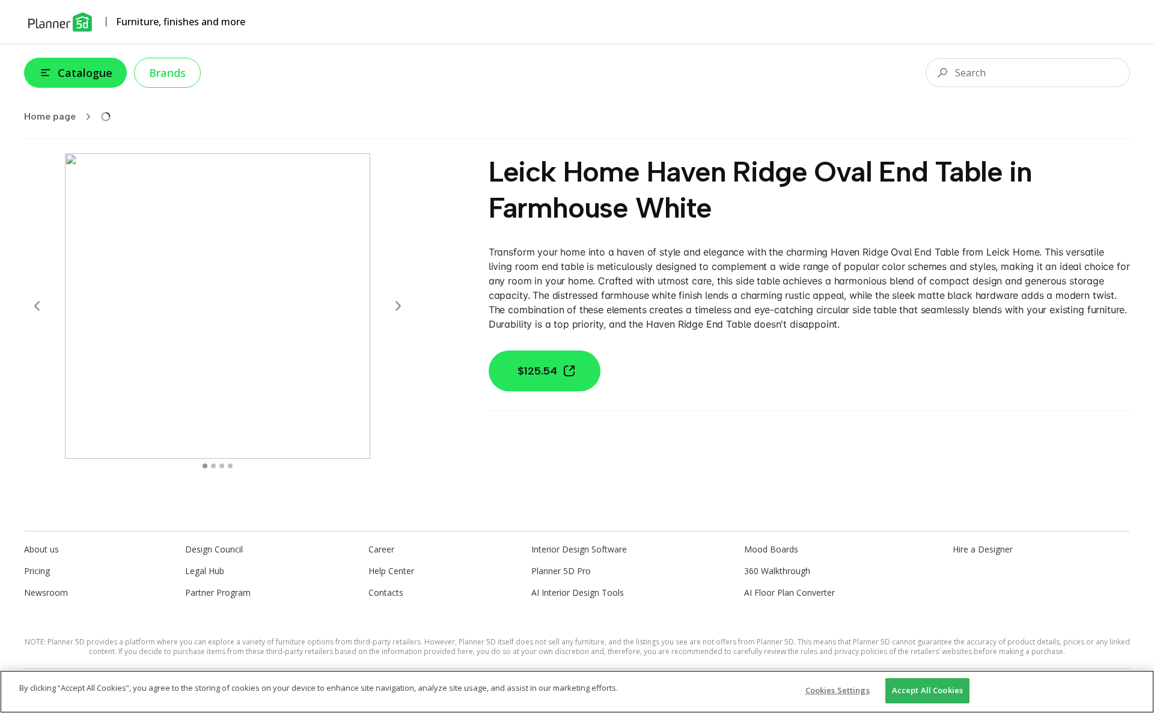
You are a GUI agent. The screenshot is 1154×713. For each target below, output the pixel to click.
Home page (50, 116)
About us (41, 549)
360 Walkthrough (777, 571)
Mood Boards (771, 549)
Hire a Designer (983, 549)
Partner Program (218, 592)
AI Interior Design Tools (577, 592)
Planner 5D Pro (561, 571)
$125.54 (537, 371)
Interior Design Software (579, 549)
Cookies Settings (837, 690)
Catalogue (85, 73)
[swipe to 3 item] (230, 466)
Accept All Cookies (927, 690)
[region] (577, 691)
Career (381, 549)
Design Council (214, 549)
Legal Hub (204, 571)
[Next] (398, 306)
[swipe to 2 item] (221, 466)
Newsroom (46, 592)
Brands (167, 73)
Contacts (385, 592)
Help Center (391, 571)
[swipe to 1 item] (213, 466)
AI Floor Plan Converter (789, 592)
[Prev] (37, 306)
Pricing (37, 571)
